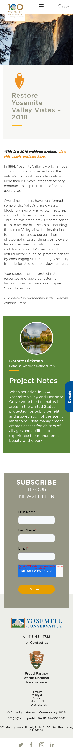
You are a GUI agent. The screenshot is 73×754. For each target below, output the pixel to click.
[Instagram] (41, 744)
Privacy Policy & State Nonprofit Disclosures (36, 698)
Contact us (39, 642)
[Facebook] (31, 744)
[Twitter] (20, 744)
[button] (51, 7)
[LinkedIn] (52, 744)
